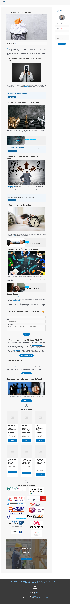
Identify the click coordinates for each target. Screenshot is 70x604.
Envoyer (26, 334)
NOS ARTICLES (54, 581)
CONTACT (63, 2)
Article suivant (49, 575)
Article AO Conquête (28, 139)
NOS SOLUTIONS (24, 2)
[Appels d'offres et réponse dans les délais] (16, 242)
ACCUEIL (10, 581)
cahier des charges (42, 84)
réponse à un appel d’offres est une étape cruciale (16, 296)
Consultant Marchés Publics (37, 345)
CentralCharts (41, 597)
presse (26, 597)
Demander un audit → (12, 151)
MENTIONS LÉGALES (28, 582)
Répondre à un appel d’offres (12, 48)
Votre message (10, 324)
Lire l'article (12, 440)
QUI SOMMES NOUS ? (16, 2)
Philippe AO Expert (36, 596)
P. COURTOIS (34, 594)
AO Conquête (36, 593)
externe (34, 277)
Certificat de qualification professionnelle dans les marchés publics (40, 463)
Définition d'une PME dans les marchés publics (12, 461)
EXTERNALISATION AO (42, 2)
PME (18, 362)
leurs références (31, 189)
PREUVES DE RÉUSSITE (52, 2)
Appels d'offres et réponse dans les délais (32, 243)
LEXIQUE (59, 2)
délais (14, 235)
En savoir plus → (11, 97)
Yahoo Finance (30, 597)
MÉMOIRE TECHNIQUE (33, 2)
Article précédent (4, 575)
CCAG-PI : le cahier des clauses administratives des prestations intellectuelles (26, 429)
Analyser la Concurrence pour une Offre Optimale (34, 140)
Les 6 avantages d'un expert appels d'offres (33, 288)
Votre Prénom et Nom (11, 314)
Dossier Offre (34, 139)
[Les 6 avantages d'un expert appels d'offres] (16, 287)
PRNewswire (36, 597)
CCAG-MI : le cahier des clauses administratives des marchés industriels (12, 429)
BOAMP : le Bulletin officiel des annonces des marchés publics (26, 462)
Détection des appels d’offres (12, 366)
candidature (26, 86)
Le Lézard (46, 597)
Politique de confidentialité (41, 582)
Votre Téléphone (10, 319)
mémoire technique (11, 186)
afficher (16, 43)
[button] (68, 2)
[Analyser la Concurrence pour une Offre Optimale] (16, 140)
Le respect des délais (10, 233)
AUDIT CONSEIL (48, 581)
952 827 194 (38, 592)
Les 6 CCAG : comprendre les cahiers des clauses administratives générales (40, 429)
